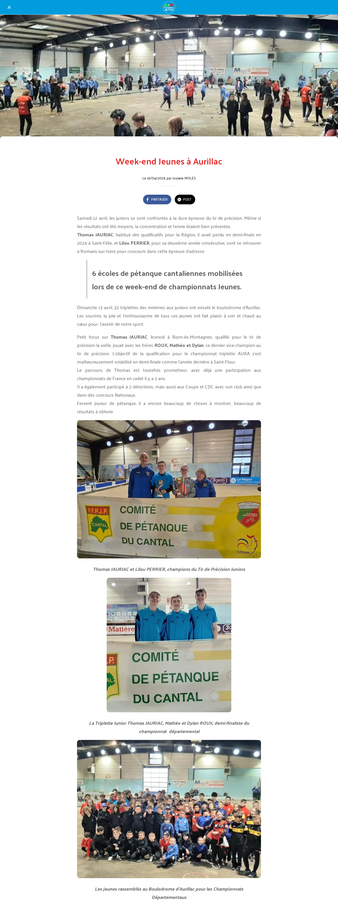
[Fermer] (9, 7)
